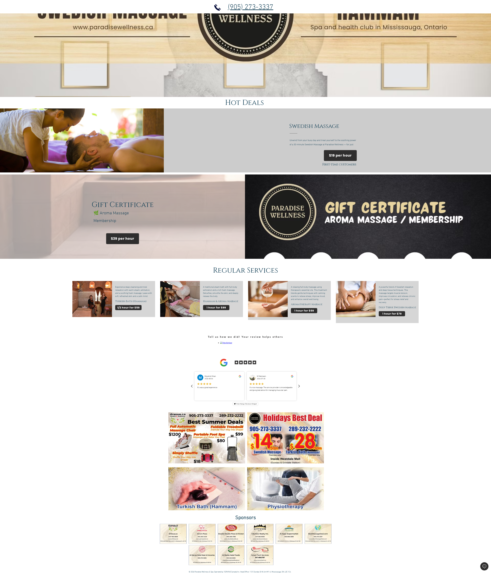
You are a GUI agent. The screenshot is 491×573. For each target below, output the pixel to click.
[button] (242, 507)
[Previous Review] (192, 386)
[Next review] (299, 386)
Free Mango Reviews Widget (246, 404)
